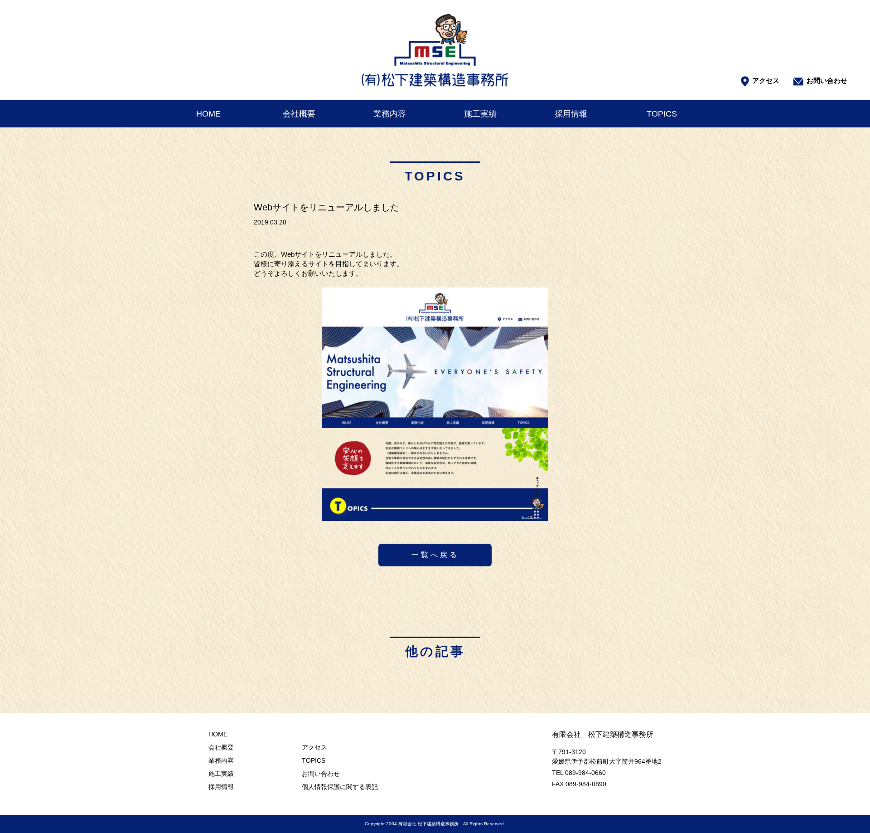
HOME (208, 113)
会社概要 (299, 113)
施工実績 (480, 113)
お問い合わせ (827, 80)
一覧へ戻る (435, 555)
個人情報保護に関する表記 (340, 786)
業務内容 (389, 113)
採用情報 (571, 113)
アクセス (765, 80)
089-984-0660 (585, 772)
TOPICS (662, 113)
